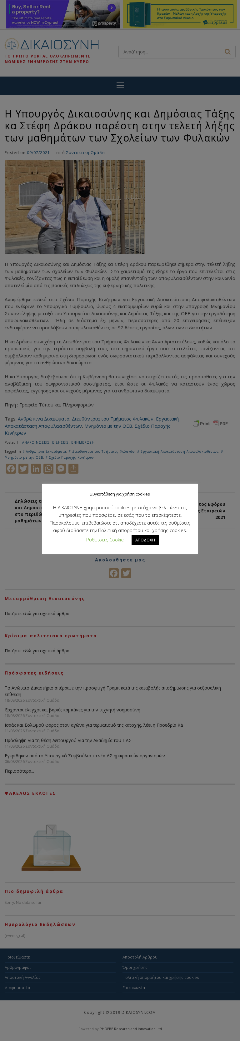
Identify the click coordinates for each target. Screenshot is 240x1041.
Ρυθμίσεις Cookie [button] (105, 539)
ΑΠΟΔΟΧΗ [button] (145, 540)
